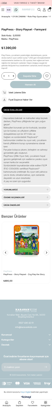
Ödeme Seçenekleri (14, 197)
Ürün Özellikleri (13, 110)
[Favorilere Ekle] (47, 76)
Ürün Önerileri (12, 205)
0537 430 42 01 (26, 323)
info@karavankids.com (26, 327)
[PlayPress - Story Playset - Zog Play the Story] (26, 245)
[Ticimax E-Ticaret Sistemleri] (26, 397)
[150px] (26, 310)
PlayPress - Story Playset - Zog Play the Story (24, 274)
